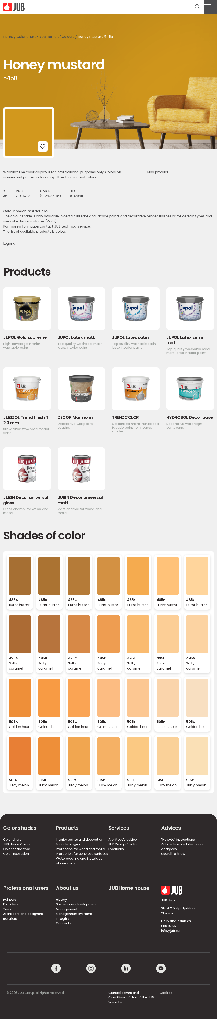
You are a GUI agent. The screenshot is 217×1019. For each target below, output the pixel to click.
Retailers (10, 918)
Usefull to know (173, 853)
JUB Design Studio (122, 844)
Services (118, 827)
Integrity (62, 918)
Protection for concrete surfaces (82, 853)
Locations (116, 849)
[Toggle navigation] (210, 7)
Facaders (10, 904)
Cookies (166, 992)
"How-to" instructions (178, 839)
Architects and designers (23, 913)
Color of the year (16, 849)
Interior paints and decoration (79, 839)
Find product (157, 172)
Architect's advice (122, 839)
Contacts (63, 923)
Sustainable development (76, 904)
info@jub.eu (170, 930)
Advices (171, 827)
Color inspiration (16, 853)
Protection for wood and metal (80, 849)
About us (67, 888)
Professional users (25, 888)
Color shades (19, 827)
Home (8, 36)
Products (67, 827)
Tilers (7, 909)
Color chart (12, 839)
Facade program (69, 844)
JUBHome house (128, 888)
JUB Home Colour (17, 844)
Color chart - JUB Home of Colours (45, 36)
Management (67, 909)
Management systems (74, 913)
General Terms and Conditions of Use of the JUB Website (131, 997)
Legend (9, 243)
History (61, 899)
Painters (9, 899)
